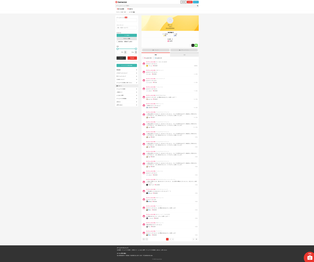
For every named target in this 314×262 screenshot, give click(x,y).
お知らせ (118, 101)
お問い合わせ (119, 105)
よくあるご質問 (120, 95)
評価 (156, 54)
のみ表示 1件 (159, 58)
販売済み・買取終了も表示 (125, 41)
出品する (131, 9)
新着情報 (183, 2)
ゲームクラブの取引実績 (126, 65)
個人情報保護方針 (121, 255)
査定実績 (170, 32)
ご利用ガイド (119, 92)
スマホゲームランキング (122, 73)
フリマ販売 (126, 35)
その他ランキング (120, 79)
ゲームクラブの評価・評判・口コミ (124, 82)
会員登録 (190, 2)
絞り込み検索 (121, 9)
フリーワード (120, 25)
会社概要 (119, 250)
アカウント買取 (126, 38)
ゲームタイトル (121, 17)
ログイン (196, 2)
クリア (121, 58)
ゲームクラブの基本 (121, 89)
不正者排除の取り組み (148, 255)
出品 (184, 54)
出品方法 (119, 32)
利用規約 (128, 255)
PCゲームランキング (121, 76)
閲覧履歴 (118, 69)
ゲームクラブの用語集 (121, 98)
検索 (133, 58)
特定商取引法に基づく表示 (136, 255)
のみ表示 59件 (148, 58)
